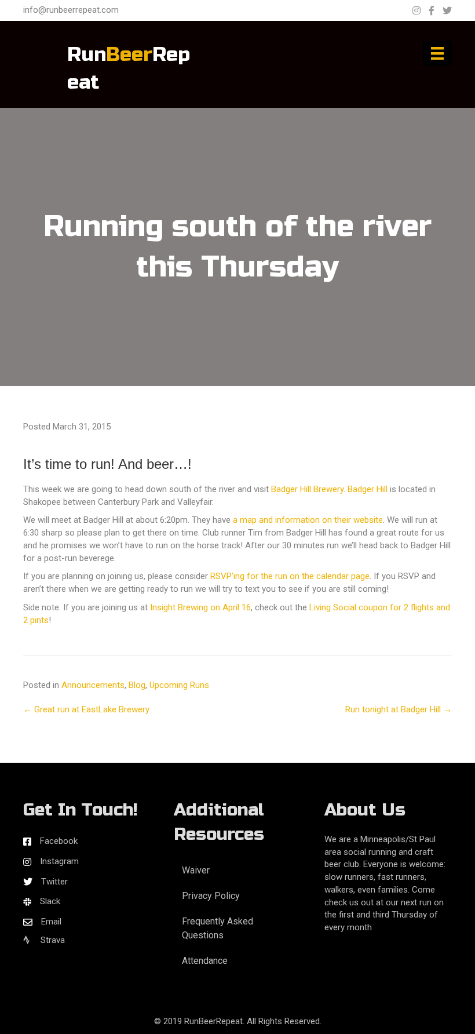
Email (51, 921)
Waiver (196, 870)
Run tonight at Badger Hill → (398, 709)
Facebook (59, 841)
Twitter (54, 881)
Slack (50, 901)
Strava (51, 940)
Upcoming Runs (179, 685)
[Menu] (437, 53)
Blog (137, 685)
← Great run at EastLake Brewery (86, 709)
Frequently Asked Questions (217, 928)
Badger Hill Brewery (307, 489)
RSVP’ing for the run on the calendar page (290, 576)
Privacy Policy (211, 895)
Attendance (205, 960)
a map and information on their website (308, 520)
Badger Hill (368, 489)
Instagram (59, 861)
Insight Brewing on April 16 (200, 607)
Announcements (93, 685)
